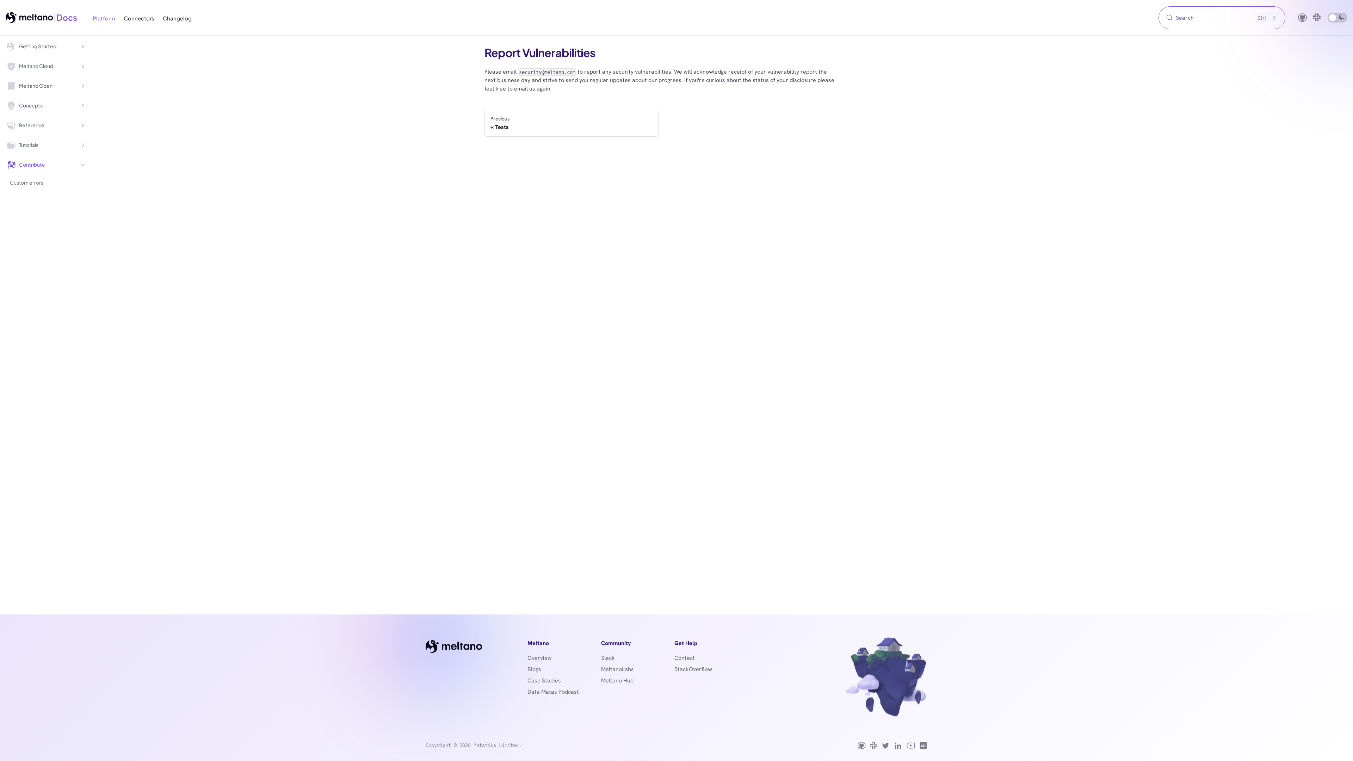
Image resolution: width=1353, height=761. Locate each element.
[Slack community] (1317, 17)
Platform (104, 18)
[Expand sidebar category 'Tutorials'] (83, 145)
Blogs (534, 669)
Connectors (139, 18)
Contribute (32, 164)
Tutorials (28, 145)
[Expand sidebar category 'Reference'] (83, 125)
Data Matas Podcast (553, 691)
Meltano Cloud (36, 66)
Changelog (177, 18)
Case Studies (544, 680)
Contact (684, 658)
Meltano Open (35, 85)
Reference (31, 125)
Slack (608, 658)
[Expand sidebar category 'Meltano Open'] (83, 86)
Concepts (31, 105)
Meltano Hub (617, 680)
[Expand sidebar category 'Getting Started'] (83, 46)
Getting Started (37, 46)
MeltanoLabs (617, 669)
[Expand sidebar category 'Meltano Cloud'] (83, 66)
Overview (539, 658)
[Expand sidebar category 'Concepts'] (83, 105)
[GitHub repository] (1302, 17)
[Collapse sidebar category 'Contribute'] (83, 164)
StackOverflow (693, 669)
